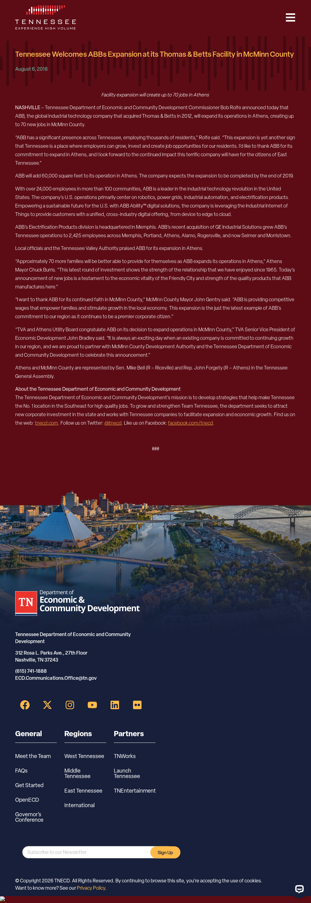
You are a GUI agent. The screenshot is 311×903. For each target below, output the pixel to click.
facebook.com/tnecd (190, 423)
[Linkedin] (115, 705)
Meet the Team (33, 756)
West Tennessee (84, 756)
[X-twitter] (47, 705)
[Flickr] (137, 705)
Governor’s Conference (29, 817)
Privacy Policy (91, 888)
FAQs (21, 770)
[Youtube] (92, 705)
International (79, 805)
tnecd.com (46, 423)
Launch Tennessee (127, 773)
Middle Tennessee (77, 773)
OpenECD (27, 799)
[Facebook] (25, 705)
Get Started (29, 785)
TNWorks (125, 756)
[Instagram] (70, 705)
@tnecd (112, 423)
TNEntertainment (135, 790)
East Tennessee (83, 790)
